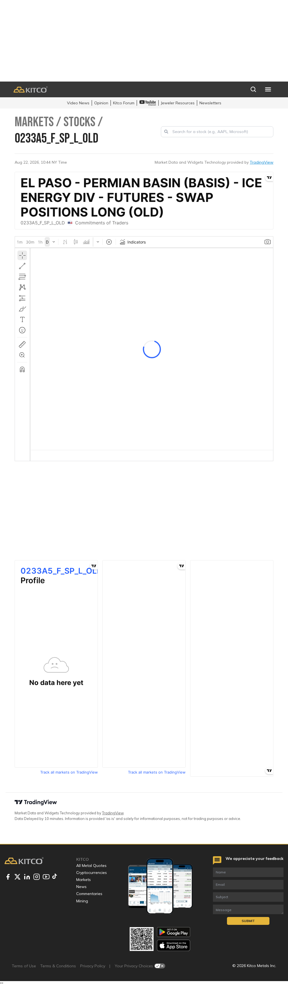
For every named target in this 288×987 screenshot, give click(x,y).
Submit (248, 921)
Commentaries (89, 893)
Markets (83, 879)
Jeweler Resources (178, 102)
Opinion (101, 102)
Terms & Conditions (58, 965)
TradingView (261, 162)
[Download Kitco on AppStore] (173, 945)
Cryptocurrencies (91, 872)
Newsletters (210, 102)
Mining (82, 900)
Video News (78, 102)
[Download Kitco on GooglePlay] (173, 932)
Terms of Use (24, 965)
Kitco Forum (123, 102)
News (81, 886)
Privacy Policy (92, 965)
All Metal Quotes (91, 865)
